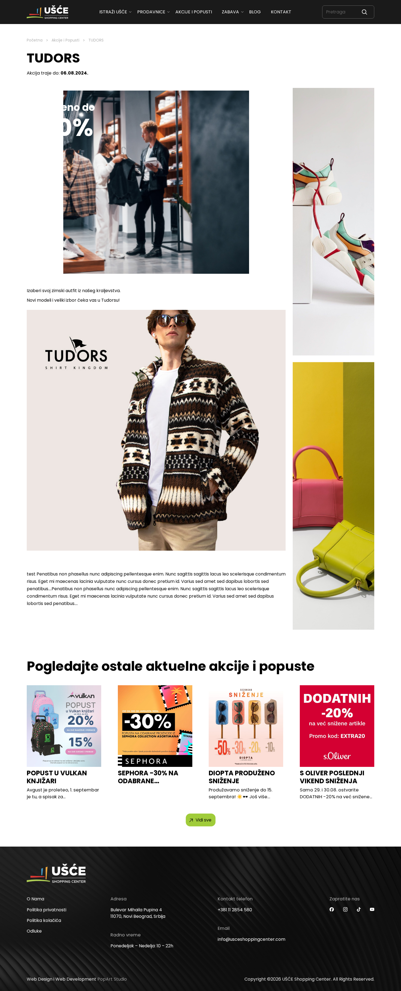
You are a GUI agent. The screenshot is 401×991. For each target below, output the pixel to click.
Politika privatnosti (46, 909)
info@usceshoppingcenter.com (251, 939)
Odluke (34, 931)
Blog (255, 12)
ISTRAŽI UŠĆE (113, 12)
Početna (35, 40)
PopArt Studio (112, 979)
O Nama (35, 899)
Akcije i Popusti (65, 40)
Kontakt (281, 12)
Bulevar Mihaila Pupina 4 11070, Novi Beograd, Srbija (137, 912)
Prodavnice (151, 12)
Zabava (230, 12)
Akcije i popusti (193, 12)
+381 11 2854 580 (235, 909)
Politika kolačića (44, 920)
